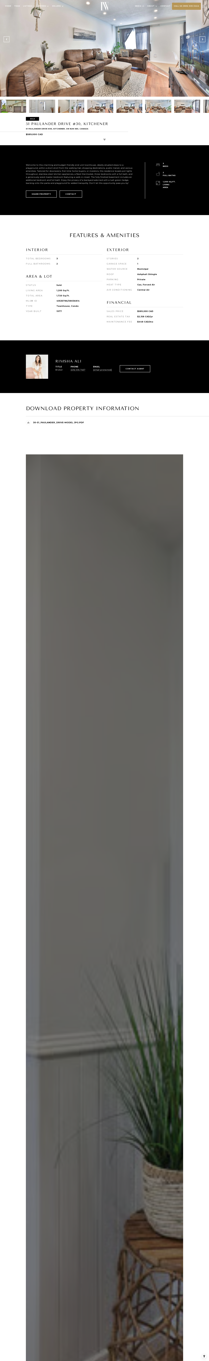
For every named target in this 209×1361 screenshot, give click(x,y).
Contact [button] (70, 194)
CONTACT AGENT (135, 369)
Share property (41, 194)
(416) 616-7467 (78, 370)
